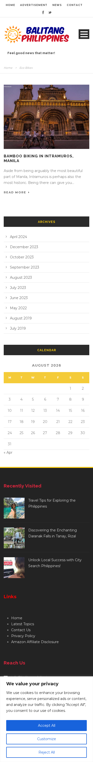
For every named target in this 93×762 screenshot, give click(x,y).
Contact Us (21, 630)
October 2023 (22, 257)
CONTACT (75, 5)
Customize (46, 739)
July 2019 (18, 328)
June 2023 (19, 298)
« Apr (8, 452)
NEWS (57, 5)
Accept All (46, 725)
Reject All (46, 752)
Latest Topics (22, 624)
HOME (10, 5)
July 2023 (18, 287)
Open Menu (84, 34)
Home (8, 67)
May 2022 (18, 308)
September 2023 (24, 267)
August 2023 (21, 277)
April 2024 (18, 237)
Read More (15, 192)
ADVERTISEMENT (33, 5)
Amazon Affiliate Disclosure (35, 642)
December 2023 (24, 247)
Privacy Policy (23, 636)
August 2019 (21, 318)
